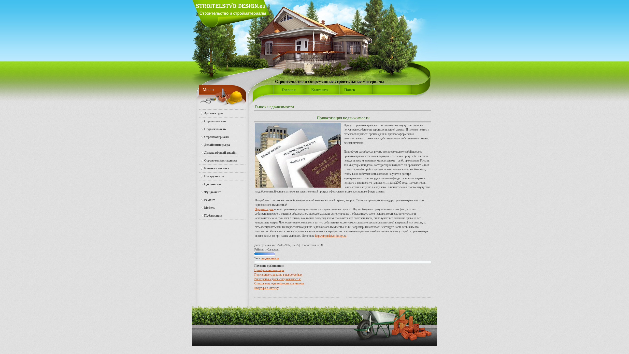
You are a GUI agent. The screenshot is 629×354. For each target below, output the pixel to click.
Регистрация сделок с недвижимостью (277, 279)
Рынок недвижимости (274, 106)
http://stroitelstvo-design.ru (330, 235)
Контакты (320, 90)
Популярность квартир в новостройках (278, 274)
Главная (289, 90)
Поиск (349, 90)
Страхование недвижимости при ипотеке (279, 283)
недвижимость (270, 258)
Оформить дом (264, 209)
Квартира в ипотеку (266, 288)
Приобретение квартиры (269, 270)
